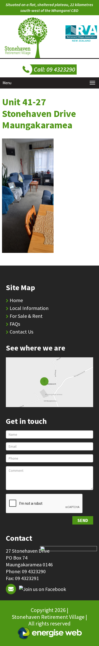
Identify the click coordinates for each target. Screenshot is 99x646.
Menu (7, 82)
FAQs (15, 324)
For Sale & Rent (26, 316)
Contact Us (21, 331)
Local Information (29, 308)
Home (16, 300)
